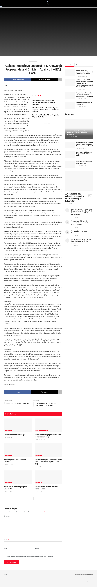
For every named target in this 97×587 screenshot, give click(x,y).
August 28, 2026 (81, 166)
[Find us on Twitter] (87, 582)
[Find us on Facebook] (85, 582)
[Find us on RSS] (92, 582)
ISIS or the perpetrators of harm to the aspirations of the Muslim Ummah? (81, 241)
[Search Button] (92, 3)
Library (6, 574)
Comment (7, 516)
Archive (38, 455)
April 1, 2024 (8, 437)
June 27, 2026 (39, 466)
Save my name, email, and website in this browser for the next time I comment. (30, 557)
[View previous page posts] (45, 122)
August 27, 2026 (81, 158)
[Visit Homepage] (48, 3)
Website (37, 548)
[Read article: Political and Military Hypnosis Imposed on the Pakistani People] (48, 425)
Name (6, 540)
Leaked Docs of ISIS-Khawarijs (14, 435)
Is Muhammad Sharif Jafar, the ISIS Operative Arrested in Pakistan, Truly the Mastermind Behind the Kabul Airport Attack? (84, 83)
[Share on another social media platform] (60, 79)
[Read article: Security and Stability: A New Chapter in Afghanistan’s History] (70, 154)
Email (6, 548)
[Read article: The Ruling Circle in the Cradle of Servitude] (18, 450)
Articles (8, 430)
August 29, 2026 (72, 136)
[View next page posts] (49, 122)
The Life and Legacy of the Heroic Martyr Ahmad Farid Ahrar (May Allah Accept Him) (48, 462)
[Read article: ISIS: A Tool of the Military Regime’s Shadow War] (18, 477)
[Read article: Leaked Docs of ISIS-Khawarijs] (18, 425)
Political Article (42, 430)
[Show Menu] (5, 3)
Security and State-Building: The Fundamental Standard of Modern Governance (43, 103)
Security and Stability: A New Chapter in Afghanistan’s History (84, 153)
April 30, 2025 (39, 491)
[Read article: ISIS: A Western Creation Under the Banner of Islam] (48, 477)
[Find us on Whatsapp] (90, 582)
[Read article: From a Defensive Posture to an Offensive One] (70, 164)
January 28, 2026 (40, 439)
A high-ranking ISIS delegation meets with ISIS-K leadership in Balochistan (84, 72)
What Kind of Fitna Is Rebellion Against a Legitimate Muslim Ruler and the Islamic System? (45, 110)
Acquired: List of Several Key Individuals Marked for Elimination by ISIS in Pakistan (84, 94)
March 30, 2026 (9, 464)
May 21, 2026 (8, 491)
